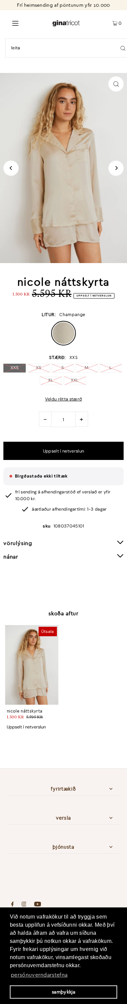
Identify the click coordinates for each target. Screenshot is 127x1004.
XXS (14, 367)
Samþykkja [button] (63, 992)
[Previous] (11, 168)
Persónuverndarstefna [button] (39, 974)
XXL (75, 380)
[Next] (116, 168)
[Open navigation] (26, 23)
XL (51, 380)
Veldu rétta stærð (63, 399)
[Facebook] (12, 904)
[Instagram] (24, 904)
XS (39, 367)
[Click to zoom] (116, 84)
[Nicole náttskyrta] (32, 665)
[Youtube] (37, 904)
